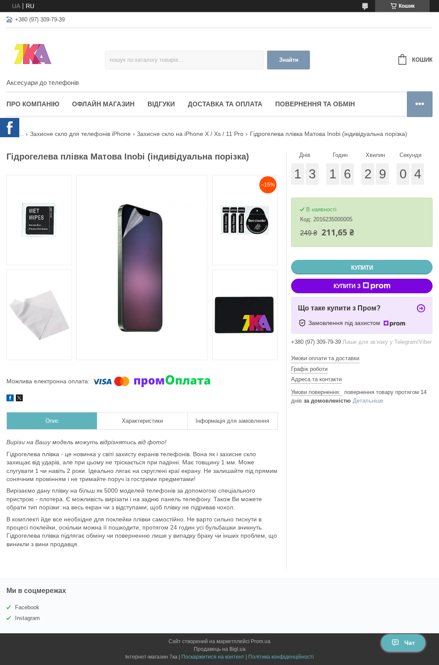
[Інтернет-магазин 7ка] (55, 54)
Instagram (27, 618)
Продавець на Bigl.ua (220, 649)
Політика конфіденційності (281, 657)
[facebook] (10, 399)
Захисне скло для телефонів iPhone (80, 133)
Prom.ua (261, 641)
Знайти (288, 60)
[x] (19, 399)
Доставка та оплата (225, 104)
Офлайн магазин (103, 104)
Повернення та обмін (315, 104)
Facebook (27, 607)
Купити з (347, 286)
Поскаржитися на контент (212, 657)
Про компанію (32, 104)
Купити (362, 268)
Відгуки (161, 104)
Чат (409, 642)
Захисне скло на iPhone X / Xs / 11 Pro (190, 133)
